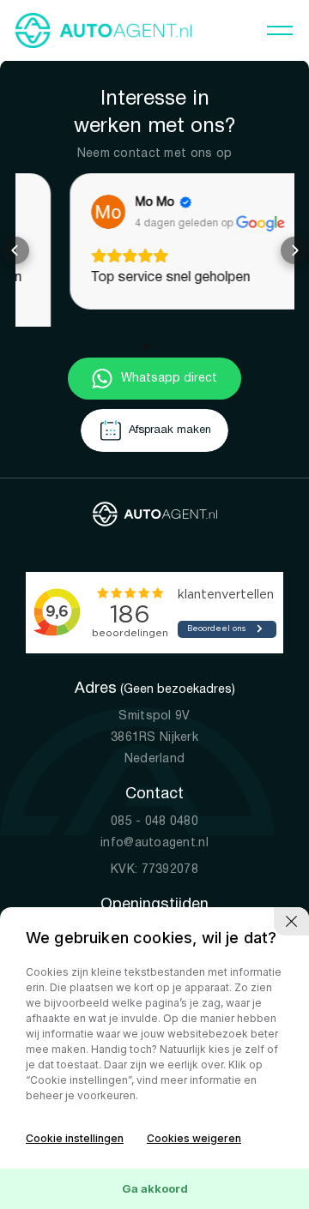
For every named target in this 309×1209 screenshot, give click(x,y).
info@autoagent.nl (154, 827)
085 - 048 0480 (154, 805)
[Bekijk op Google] (55, 212)
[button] (15, 242)
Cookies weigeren (194, 1138)
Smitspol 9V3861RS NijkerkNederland (154, 722)
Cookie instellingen (75, 1138)
